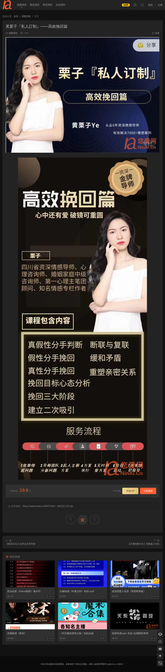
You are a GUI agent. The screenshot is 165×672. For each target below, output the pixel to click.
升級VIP (130, 491)
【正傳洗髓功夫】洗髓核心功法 (143, 543)
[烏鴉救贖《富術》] (30, 616)
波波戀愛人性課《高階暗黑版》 (129, 591)
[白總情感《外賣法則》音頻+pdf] (82, 574)
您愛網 (7, 5)
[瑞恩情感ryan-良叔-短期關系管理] (134, 616)
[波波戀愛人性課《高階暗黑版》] (134, 574)
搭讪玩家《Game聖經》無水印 (23, 591)
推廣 (157, 33)
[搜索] (142, 4)
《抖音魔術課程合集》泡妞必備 (76, 633)
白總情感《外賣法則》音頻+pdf (77, 591)
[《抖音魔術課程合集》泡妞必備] (82, 616)
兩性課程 (34, 4)
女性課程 (60, 4)
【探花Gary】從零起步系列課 (20, 543)
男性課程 (47, 4)
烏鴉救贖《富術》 (17, 633)
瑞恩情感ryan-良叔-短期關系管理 (130, 633)
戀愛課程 (22, 4)
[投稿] (135, 4)
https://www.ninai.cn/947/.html (39, 506)
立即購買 (148, 491)
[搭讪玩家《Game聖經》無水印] (30, 574)
